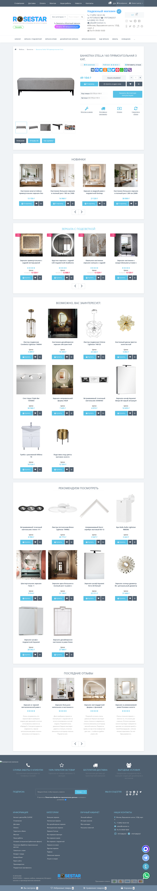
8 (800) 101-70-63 (96, 20)
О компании (19, 3)
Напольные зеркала (54, 821)
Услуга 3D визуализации (67, 26)
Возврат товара (18, 854)
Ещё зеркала (104, 39)
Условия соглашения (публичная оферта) (27, 841)
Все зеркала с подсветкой (55, 841)
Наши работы (65, 3)
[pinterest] (142, 26)
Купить (27, 278)
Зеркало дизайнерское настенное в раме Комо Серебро (63, 641)
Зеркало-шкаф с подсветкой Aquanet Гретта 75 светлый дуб (31, 641)
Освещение (125, 39)
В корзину (27, 203)
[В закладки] (36, 203)
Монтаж (53, 3)
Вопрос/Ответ (18, 857)
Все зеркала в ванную (54, 835)
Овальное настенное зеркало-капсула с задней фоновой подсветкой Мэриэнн (94, 261)
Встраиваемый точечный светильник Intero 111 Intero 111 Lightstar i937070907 (31, 528)
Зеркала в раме (51, 39)
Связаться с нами (19, 850)
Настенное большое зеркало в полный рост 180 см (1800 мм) (63, 192)
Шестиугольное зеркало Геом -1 (31, 584)
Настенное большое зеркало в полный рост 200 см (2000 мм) (126, 192)
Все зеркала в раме (53, 838)
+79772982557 (109, 17)
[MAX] (145, 849)
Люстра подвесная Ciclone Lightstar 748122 (94, 343)
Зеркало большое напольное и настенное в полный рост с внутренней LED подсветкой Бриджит (62, 706)
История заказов (86, 821)
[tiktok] (138, 26)
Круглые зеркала (52, 848)
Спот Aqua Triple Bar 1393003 (31, 399)
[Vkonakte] (130, 21)
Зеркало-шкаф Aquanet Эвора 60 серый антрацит (126, 399)
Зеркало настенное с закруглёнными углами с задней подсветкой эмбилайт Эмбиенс (126, 261)
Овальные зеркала (53, 855)
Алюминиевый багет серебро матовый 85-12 (94, 528)
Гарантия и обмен (19, 831)
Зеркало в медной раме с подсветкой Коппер (94, 192)
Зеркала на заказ (53, 845)
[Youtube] (139, 21)
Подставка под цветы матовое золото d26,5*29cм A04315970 (63, 455)
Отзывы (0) (34, 141)
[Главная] (15, 49)
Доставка (32, 3)
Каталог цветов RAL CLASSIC (22, 817)
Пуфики (49, 852)
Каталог (18, 39)
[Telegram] (135, 21)
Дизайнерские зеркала (69, 39)
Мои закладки (85, 824)
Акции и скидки (52, 859)
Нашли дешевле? (114, 78)
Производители (18, 864)
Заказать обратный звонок (68, 23)
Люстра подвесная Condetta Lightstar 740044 (31, 343)
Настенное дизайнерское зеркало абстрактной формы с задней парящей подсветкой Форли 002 (63, 343)
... (134, 39)
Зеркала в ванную (89, 39)
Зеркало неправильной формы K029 (63, 399)
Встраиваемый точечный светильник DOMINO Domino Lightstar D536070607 (94, 399)
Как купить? (48, 141)
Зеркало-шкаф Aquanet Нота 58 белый (94, 584)
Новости (78, 3)
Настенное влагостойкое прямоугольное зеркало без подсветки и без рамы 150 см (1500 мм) (31, 192)
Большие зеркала (53, 817)
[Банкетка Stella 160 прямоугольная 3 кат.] (21, 127)
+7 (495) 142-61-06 (97, 15)
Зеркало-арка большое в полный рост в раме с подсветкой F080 (62, 584)
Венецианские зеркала (55, 828)
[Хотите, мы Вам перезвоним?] (145, 866)
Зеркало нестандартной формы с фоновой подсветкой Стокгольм (94, 706)
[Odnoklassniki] (126, 26)
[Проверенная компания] (9, 762)
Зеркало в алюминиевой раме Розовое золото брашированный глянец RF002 (126, 706)
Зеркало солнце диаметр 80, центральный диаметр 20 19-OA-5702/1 (126, 584)
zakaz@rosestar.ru (97, 23)
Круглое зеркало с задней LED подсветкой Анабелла (63, 261)
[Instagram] (126, 21)
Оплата (43, 3)
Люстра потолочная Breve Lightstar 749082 (63, 528)
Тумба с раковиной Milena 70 (31, 455)
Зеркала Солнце (52, 831)
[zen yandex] (134, 26)
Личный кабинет (86, 817)
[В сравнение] (41, 203)
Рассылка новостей (87, 828)
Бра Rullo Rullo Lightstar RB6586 (126, 528)
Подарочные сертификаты (22, 868)
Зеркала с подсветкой (33, 39)
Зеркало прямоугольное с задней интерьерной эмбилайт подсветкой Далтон (31, 261)
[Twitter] (130, 26)
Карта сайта (17, 861)
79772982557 (95, 17)
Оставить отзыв (134, 65)
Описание (20, 141)
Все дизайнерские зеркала (56, 824)
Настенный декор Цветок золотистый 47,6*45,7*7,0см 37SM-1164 (126, 343)
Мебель (115, 39)
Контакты (89, 3)
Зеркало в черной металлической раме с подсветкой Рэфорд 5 (31, 706)
